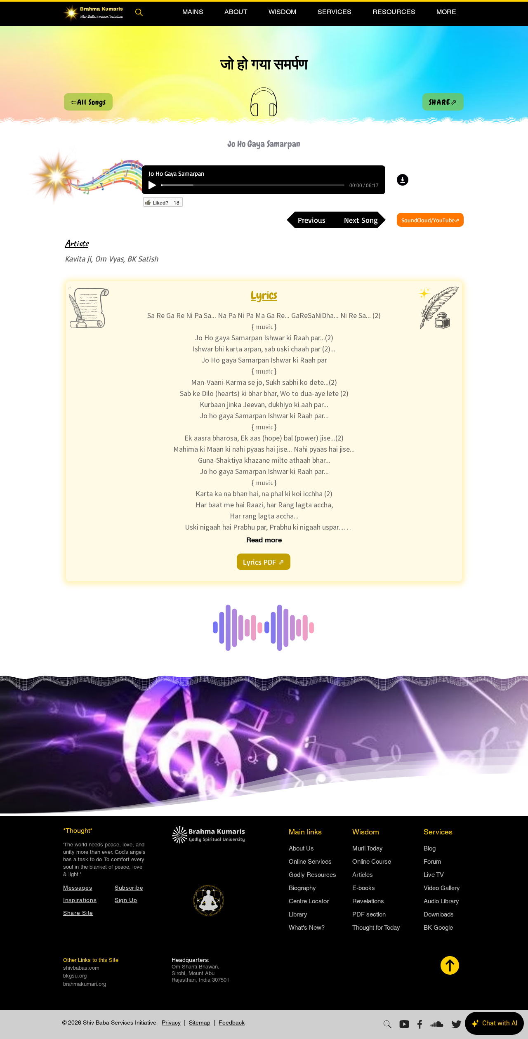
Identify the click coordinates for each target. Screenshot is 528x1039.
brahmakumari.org (84, 984)
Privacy (171, 1022)
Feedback (232, 1022)
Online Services (310, 861)
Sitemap (199, 1022)
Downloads (439, 914)
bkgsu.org (75, 976)
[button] (192, 12)
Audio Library (441, 901)
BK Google (438, 927)
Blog (430, 848)
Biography (302, 887)
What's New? (307, 927)
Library (298, 914)
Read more (264, 540)
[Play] (152, 185)
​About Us (301, 848)
